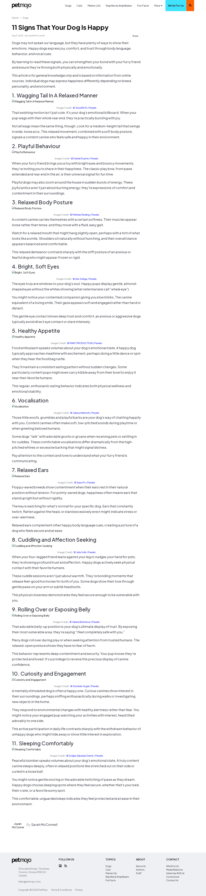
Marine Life (94, 5)
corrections (172, 876)
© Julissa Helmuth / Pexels (84, 412)
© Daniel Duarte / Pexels (84, 158)
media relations (174, 869)
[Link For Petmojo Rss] (65, 866)
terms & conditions (61, 889)
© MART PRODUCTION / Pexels (84, 342)
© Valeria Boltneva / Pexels (85, 621)
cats (108, 869)
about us (141, 866)
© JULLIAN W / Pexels (84, 107)
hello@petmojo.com (29, 881)
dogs (108, 866)
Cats (79, 5)
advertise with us (175, 873)
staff (138, 873)
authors (140, 869)
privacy (79, 889)
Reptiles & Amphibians (119, 5)
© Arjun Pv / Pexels (84, 482)
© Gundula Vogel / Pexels (84, 686)
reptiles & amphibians (117, 876)
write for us (176, 5)
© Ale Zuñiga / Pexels (85, 278)
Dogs (68, 5)
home (15, 17)
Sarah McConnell (36, 35)
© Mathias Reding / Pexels (84, 214)
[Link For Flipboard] (60, 866)
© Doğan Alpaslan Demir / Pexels (84, 755)
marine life (111, 873)
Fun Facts (143, 5)
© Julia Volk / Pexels (85, 552)
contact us (172, 880)
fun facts (111, 880)
